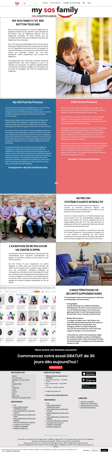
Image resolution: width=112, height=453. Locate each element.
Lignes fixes (15, 396)
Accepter (104, 450)
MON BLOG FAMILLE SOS (20, 428)
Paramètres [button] (86, 450)
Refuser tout (95, 450)
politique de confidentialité (13, 451)
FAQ (13, 386)
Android (14, 392)
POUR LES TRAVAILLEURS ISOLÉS (21, 398)
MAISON (14, 376)
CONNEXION (15, 388)
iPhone (14, 390)
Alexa (13, 394)
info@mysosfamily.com (53, 391)
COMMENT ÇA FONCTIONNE (20, 380)
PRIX (13, 382)
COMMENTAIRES (17, 384)
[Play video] (28, 181)
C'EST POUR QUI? (17, 378)
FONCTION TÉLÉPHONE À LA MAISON (24, 422)
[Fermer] (110, 450)
